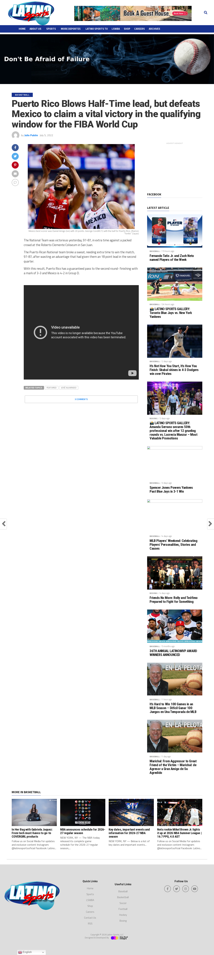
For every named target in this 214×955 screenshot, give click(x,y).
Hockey (123, 915)
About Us (35, 29)
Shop (127, 29)
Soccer (123, 903)
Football (123, 909)
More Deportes (71, 29)
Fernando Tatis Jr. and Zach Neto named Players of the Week (172, 258)
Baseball (155, 251)
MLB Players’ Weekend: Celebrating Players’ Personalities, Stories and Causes (173, 544)
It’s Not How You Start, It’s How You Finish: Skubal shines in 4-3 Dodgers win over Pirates (174, 370)
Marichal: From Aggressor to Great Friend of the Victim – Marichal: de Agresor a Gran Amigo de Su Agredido (173, 767)
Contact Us (90, 918)
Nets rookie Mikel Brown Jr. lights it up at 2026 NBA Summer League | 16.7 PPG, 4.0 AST (179, 833)
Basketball (123, 897)
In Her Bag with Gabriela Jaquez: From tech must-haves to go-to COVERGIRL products (32, 833)
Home (22, 29)
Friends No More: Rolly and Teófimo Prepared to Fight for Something (174, 600)
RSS (90, 923)
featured (52, 387)
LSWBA (116, 29)
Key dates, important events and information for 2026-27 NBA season (129, 833)
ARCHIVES (154, 29)
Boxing (154, 418)
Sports (51, 29)
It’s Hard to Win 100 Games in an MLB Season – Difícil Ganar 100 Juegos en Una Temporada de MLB (173, 708)
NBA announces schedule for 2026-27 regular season (82, 831)
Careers (139, 29)
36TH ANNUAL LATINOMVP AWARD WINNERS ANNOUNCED (173, 653)
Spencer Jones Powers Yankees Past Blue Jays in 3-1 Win (171, 489)
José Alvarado (68, 387)
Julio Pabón (31, 135)
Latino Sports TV (97, 29)
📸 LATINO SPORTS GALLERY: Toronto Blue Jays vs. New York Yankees (171, 313)
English (27, 952)
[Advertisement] (174, 167)
